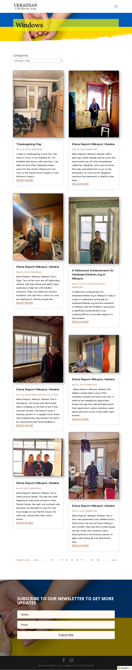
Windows (37, 149)
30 (98, 560)
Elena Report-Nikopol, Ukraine (37, 266)
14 (67, 560)
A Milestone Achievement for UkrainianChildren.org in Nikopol (93, 274)
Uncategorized (96, 284)
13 (62, 560)
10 (52, 560)
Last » (114, 560)
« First (36, 560)
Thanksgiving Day (29, 144)
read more (24, 180)
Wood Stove (50, 395)
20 (92, 560)
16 (77, 560)
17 (82, 560)
